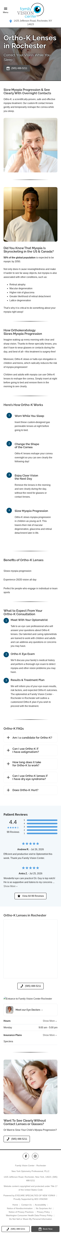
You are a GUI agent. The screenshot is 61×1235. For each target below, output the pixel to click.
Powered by (29, 1195)
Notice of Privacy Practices (21, 1212)
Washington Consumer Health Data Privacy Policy (29, 1215)
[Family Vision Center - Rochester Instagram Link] (35, 1156)
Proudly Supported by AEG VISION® (30, 1199)
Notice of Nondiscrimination (20, 1208)
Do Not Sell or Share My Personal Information (30, 1219)
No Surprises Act (44, 1208)
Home (15, 1205)
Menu (5, 12)
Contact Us (26, 1205)
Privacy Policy (43, 1212)
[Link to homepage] (30, 10)
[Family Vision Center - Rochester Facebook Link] (26, 1156)
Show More (10, 886)
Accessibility (40, 1205)
